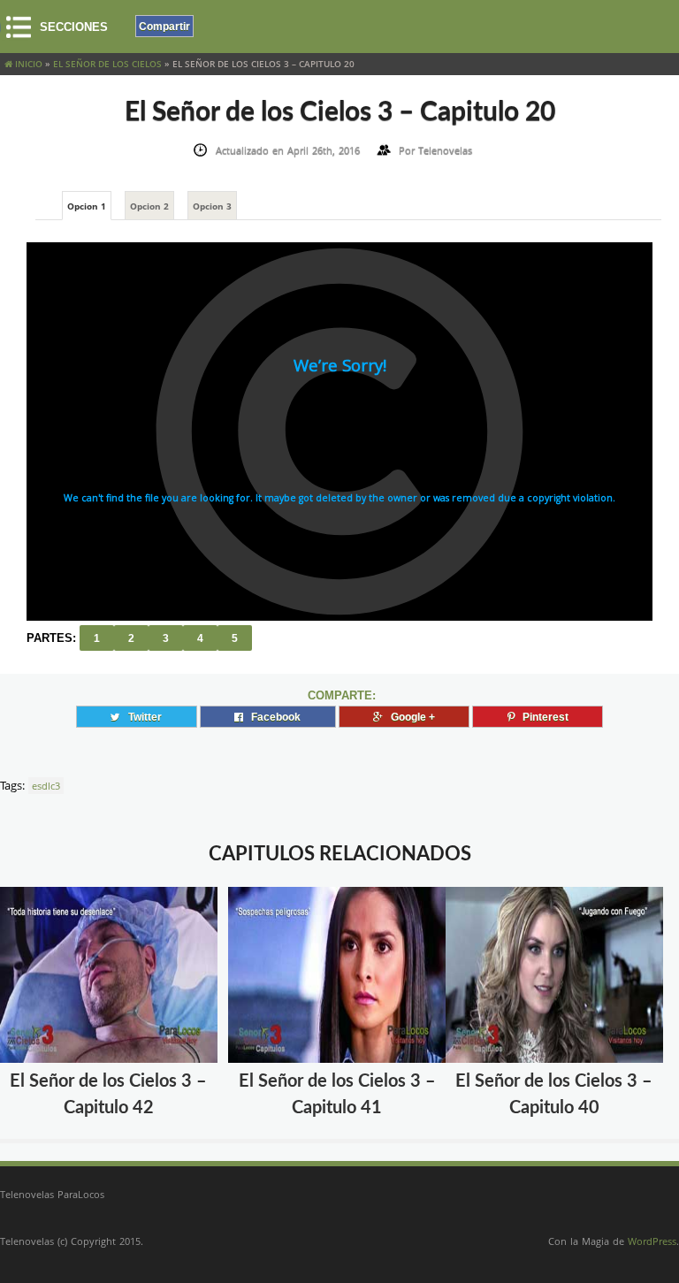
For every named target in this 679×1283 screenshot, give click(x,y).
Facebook (272, 716)
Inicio (27, 63)
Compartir (164, 26)
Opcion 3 (212, 206)
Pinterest (541, 716)
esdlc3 (46, 785)
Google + (409, 716)
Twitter (141, 716)
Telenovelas (445, 150)
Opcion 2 (149, 206)
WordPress (652, 1241)
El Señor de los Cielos (107, 63)
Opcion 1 (86, 206)
